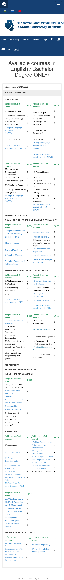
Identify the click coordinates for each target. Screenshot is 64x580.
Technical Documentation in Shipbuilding (16, 262)
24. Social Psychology (41, 544)
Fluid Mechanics (12, 242)
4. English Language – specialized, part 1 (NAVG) (14, 130)
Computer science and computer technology (15, 232)
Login (45, 39)
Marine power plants (41, 232)
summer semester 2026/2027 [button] (17, 92)
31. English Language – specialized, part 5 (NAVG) (14, 198)
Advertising (14, 39)
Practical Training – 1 (14, 250)
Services (25, 39)
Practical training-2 (41, 236)
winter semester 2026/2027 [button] (16, 86)
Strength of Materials (14, 254)
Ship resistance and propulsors (41, 250)
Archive (36, 39)
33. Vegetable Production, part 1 (12, 519)
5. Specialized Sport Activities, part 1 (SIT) (14, 300)
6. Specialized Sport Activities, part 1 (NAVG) (15, 146)
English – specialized (42, 254)
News (3, 39)
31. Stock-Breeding (13, 508)
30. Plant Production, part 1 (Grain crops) (14, 503)
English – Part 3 (12, 236)
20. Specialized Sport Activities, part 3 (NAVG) (43, 155)
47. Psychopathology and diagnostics (41, 550)
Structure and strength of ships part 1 (42, 261)
